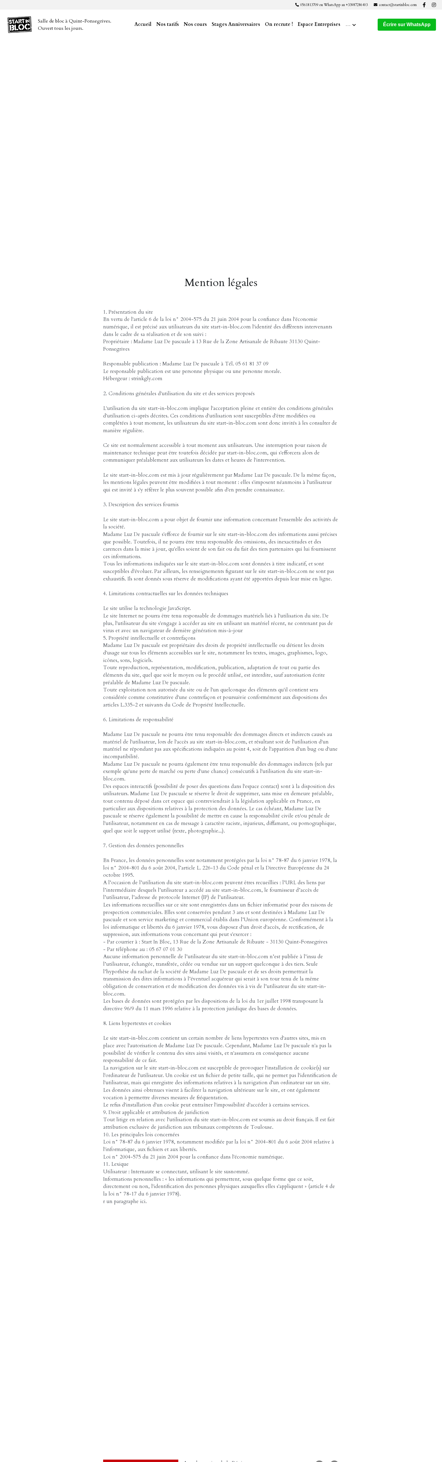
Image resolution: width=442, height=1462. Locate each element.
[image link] (19, 24)
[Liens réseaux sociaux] (424, 4)
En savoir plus (55, 1427)
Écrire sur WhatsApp (407, 24)
